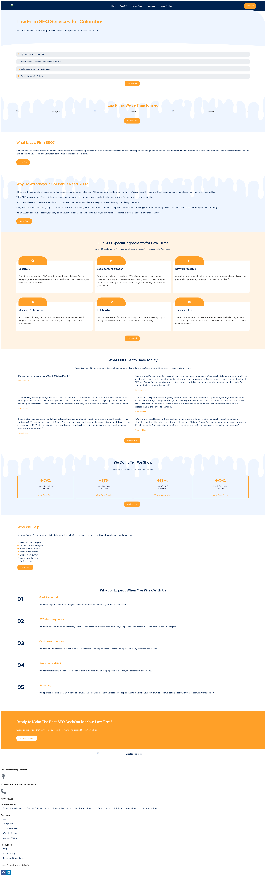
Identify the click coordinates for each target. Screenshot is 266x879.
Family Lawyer (104, 808)
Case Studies (166, 6)
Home (114, 6)
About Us (124, 6)
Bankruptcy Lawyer (151, 808)
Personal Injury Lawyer (13, 808)
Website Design (10, 833)
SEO (4, 819)
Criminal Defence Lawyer (38, 808)
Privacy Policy (9, 853)
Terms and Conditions (13, 858)
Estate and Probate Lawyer (126, 808)
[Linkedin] (8, 872)
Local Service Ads (10, 828)
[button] (18, 111)
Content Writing (10, 838)
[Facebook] (3, 872)
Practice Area (136, 6)
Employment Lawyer (84, 808)
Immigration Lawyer (62, 808)
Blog (5, 848)
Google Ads (8, 823)
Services (151, 6)
